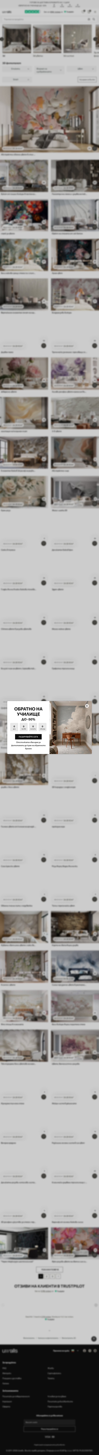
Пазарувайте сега (28, 737)
